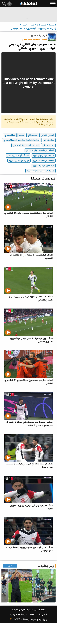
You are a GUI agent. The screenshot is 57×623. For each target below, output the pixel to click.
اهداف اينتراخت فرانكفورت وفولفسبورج (22, 140)
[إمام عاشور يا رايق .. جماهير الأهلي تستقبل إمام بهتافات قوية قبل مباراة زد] (20, 585)
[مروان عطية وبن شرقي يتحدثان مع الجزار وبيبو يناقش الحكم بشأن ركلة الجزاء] (44, 585)
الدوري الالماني (47, 135)
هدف (21, 135)
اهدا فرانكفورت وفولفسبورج (26, 145)
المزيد (9, 565)
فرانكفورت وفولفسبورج (43, 165)
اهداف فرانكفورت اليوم (43, 160)
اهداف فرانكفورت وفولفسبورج (40, 150)
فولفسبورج (10, 135)
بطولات (15, 609)
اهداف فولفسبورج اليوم (18, 155)
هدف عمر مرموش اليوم (43, 155)
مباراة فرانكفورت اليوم (19, 160)
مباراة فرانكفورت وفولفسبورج (40, 170)
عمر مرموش (48, 145)
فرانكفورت (49, 140)
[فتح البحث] (4, 3)
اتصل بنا (43, 614)
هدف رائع (32, 135)
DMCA (33, 614)
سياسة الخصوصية (18, 614)
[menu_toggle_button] (53, 3)
